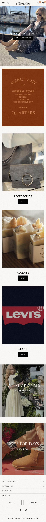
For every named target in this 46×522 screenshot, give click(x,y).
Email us (33, 503)
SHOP (23, 201)
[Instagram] (26, 510)
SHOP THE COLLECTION (23, 38)
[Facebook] (20, 510)
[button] (3, 3)
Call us (12, 503)
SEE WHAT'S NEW (22, 391)
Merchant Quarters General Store (26, 518)
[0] (43, 3)
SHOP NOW (22, 449)
